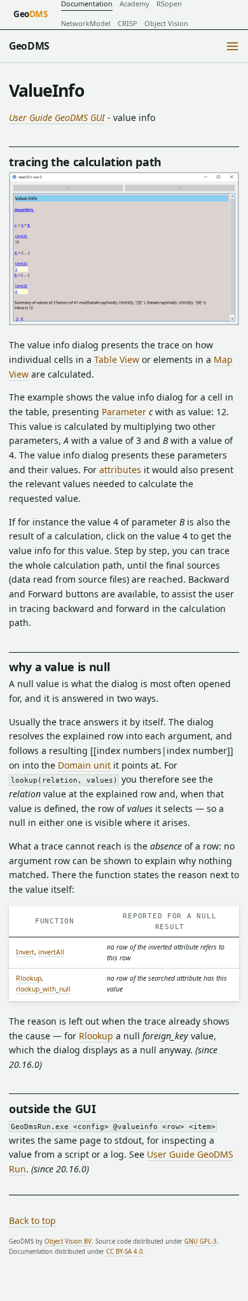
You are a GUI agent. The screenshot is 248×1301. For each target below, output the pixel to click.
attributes (120, 470)
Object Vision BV (68, 1241)
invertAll (51, 952)
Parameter (124, 412)
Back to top (32, 1220)
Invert (25, 952)
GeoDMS (29, 46)
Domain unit (84, 765)
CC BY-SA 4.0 (124, 1252)
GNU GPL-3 (200, 1241)
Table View (116, 359)
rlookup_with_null (43, 989)
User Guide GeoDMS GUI (57, 117)
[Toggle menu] (232, 46)
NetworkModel (86, 23)
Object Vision (166, 23)
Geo (30, 14)
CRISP (127, 23)
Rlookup (28, 978)
